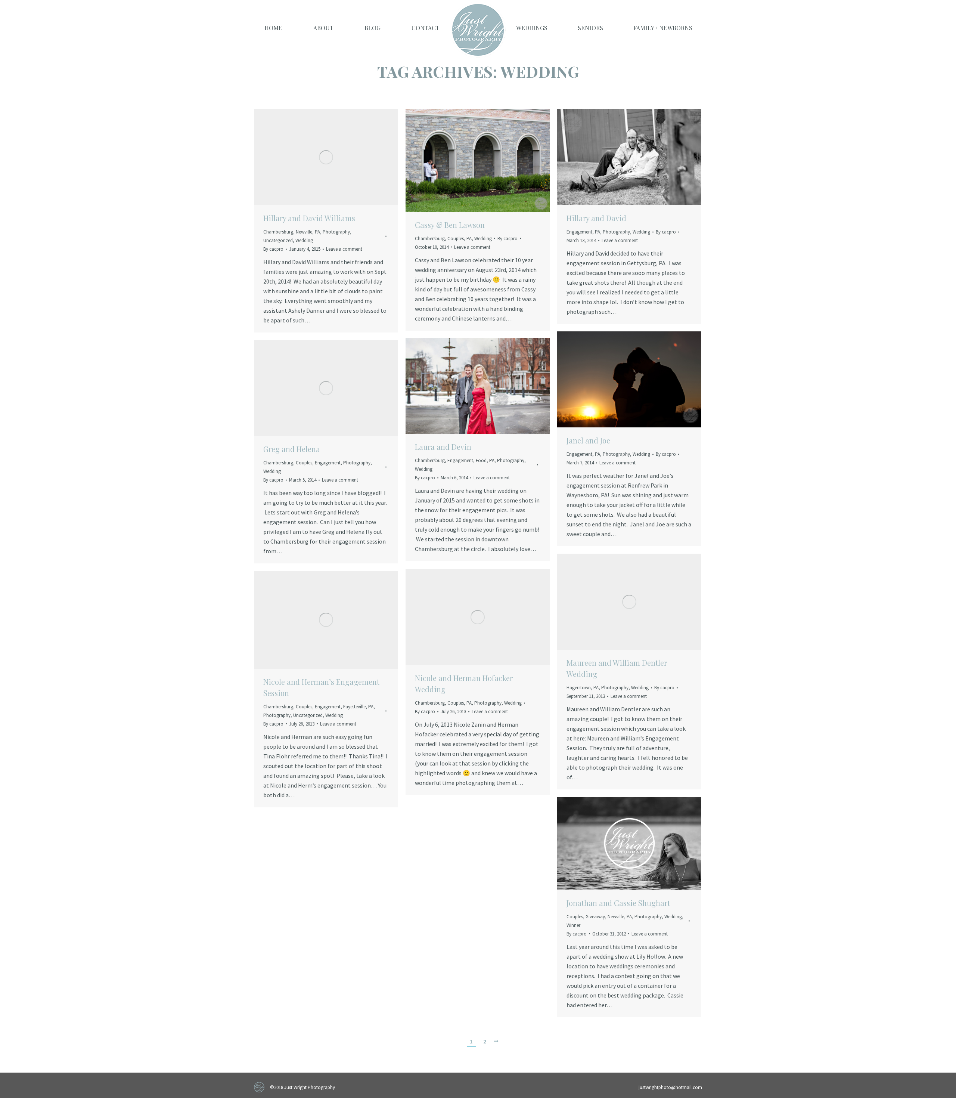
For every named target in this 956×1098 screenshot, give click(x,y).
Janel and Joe (588, 440)
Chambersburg (278, 232)
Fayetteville (354, 706)
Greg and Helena (291, 449)
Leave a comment (344, 249)
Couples (455, 238)
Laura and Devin (443, 447)
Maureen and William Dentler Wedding (617, 668)
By (273, 249)
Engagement (579, 232)
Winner (573, 925)
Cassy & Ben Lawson (450, 225)
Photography (336, 232)
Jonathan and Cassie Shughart (618, 903)
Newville (304, 232)
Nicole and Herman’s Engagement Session (321, 687)
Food (481, 460)
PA (317, 232)
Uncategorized (278, 240)
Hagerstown (579, 687)
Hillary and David (596, 218)
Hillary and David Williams (309, 218)
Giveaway (595, 916)
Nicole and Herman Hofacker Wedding (464, 683)
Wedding (304, 240)
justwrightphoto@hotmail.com (670, 1087)
